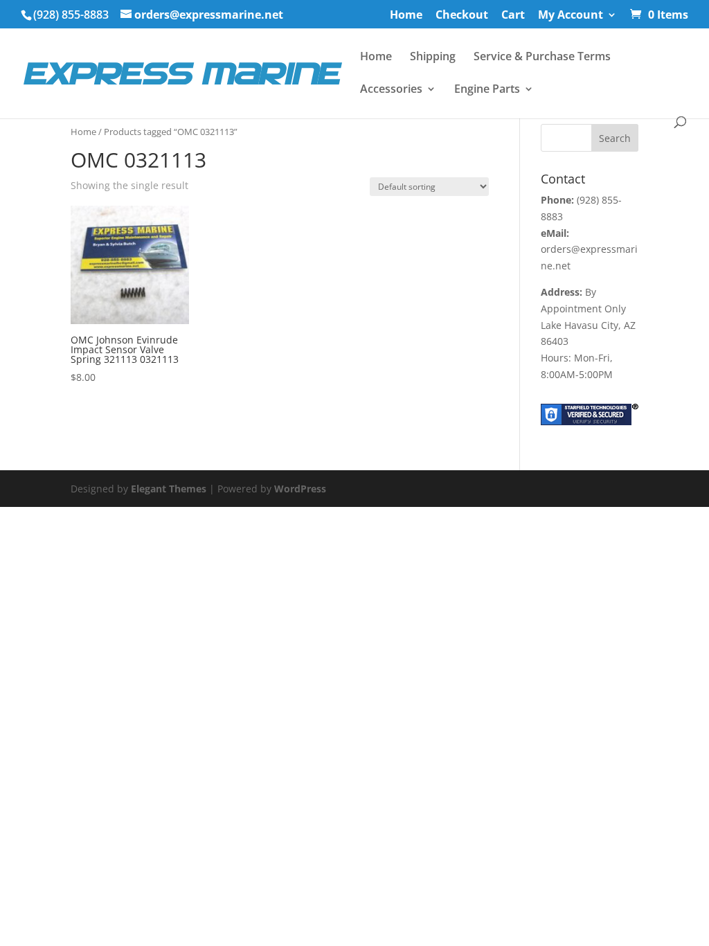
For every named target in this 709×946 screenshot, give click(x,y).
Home (406, 15)
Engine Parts (487, 90)
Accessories (391, 90)
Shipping (433, 57)
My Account (570, 15)
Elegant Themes (168, 488)
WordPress (300, 488)
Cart (513, 15)
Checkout (462, 15)
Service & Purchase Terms (542, 57)
